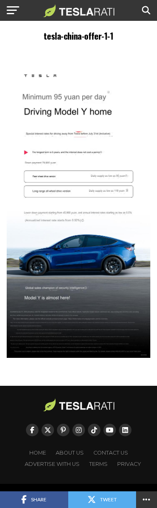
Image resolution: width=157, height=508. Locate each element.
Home (37, 453)
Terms (98, 464)
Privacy (129, 464)
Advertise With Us (52, 464)
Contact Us (110, 453)
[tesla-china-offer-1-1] (79, 356)
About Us (70, 453)
